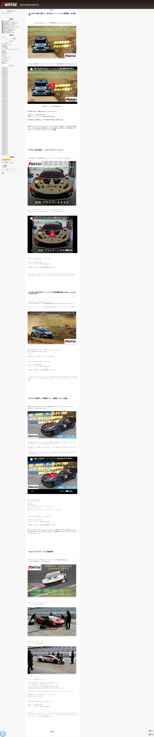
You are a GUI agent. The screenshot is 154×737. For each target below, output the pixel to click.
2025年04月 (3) (5, 87)
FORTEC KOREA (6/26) (7, 31)
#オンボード (38, 533)
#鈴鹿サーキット (62, 531)
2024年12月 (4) (5, 92)
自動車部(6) (4, 51)
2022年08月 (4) (5, 128)
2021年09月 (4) (5, 142)
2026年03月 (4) (5, 73)
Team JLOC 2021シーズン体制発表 (40, 552)
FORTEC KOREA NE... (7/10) (8, 28)
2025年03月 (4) (5, 89)
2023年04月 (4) (5, 118)
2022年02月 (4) (5, 135)
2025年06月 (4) (5, 85)
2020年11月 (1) (5, 154)
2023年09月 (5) (5, 111)
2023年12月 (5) (5, 108)
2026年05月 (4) (5, 71)
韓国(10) (3, 61)
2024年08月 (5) (5, 97)
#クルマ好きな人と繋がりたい (46, 531)
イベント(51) (4, 54)
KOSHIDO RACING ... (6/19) (8, 32)
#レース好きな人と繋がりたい (65, 529)
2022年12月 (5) (5, 123)
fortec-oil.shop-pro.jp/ (49, 116)
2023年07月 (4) (5, 114)
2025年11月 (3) (5, 79)
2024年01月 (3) (5, 106)
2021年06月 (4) (5, 145)
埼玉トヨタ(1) (4, 53)
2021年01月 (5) (5, 152)
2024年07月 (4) (5, 99)
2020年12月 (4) (5, 153)
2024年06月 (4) (5, 100)
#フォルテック (34, 529)
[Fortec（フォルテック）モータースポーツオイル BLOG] (37, 0)
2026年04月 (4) (5, 72)
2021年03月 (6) (5, 149)
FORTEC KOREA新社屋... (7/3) (9, 30)
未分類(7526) (4, 63)
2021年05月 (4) (5, 147)
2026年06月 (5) (5, 70)
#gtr (67, 531)
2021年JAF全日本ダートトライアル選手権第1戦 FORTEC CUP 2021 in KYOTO (52, 293)
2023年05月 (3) (5, 116)
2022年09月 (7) (5, 126)
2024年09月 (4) (5, 96)
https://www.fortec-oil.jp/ (6, 13)
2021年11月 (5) (5, 139)
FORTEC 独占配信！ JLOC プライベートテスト (46, 150)
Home (51, 10)
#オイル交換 (54, 529)
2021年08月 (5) (5, 143)
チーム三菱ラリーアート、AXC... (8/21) (11, 22)
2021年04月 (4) (5, 148)
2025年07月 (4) (5, 84)
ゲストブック (4, 161)
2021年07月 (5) (5, 144)
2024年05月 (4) (5, 101)
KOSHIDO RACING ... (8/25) (8, 21)
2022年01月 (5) (5, 136)
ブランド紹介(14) (5, 43)
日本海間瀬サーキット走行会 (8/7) (10, 23)
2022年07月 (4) (5, 129)
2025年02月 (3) (5, 90)
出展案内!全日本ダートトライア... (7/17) (11, 27)
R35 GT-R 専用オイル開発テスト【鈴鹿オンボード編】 (48, 398)
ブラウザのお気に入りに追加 (7, 162)
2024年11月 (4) (5, 94)
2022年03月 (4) (5, 134)
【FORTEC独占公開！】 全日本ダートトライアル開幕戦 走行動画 (51, 14)
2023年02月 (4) (5, 120)
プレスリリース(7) (5, 58)
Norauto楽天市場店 (48, 119)
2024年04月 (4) (5, 102)
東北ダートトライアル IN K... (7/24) (10, 26)
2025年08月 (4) (5, 82)
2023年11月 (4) (5, 109)
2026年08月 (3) (5, 67)
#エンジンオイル (47, 529)
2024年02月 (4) (5, 105)
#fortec (29, 529)
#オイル (41, 529)
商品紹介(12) (4, 45)
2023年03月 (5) (5, 119)
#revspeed (73, 531)
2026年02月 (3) (5, 75)
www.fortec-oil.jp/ (40, 114)
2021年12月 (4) (5, 138)
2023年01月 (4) (5, 121)
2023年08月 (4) (5, 113)
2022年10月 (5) (5, 125)
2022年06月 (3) (5, 130)
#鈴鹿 (55, 531)
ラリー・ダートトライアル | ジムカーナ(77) (10, 49)
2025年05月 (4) (5, 86)
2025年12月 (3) (5, 77)
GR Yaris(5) (4, 55)
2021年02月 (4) (5, 150)
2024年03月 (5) (5, 104)
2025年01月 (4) (5, 91)
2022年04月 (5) (5, 133)
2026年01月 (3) (5, 76)
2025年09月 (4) (5, 81)
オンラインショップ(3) (6, 44)
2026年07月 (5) (5, 68)
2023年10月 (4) (5, 110)
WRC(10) (3, 50)
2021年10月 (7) (5, 140)
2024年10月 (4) (5, 95)
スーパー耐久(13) (5, 60)
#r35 (69, 531)
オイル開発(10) (5, 46)
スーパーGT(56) (5, 48)
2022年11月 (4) (5, 124)
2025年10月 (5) (5, 80)
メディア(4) (4, 59)
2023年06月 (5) (5, 115)
